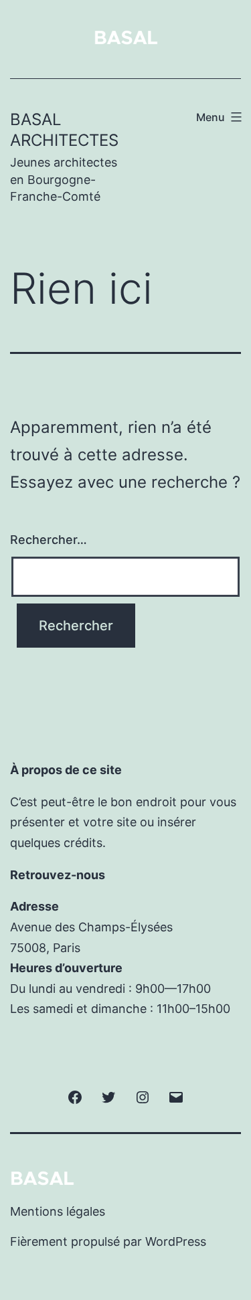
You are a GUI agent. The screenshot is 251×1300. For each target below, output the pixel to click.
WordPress (175, 1241)
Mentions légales (57, 1211)
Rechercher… (48, 540)
